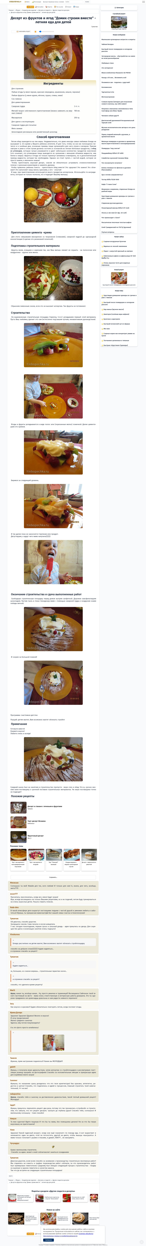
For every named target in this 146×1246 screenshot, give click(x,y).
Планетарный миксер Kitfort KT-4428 (115, 208)
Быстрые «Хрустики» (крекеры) (115, 345)
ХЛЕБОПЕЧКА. (15, 2)
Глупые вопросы (108, 232)
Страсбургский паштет (119, 29)
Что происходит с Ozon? (111, 218)
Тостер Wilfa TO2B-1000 (110, 179)
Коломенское (107, 87)
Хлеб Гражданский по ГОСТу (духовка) (116, 227)
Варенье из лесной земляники (115, 246)
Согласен (48, 1240)
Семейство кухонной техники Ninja (115, 158)
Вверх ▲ (105, 1245)
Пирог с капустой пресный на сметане (118, 251)
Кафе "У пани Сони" (109, 184)
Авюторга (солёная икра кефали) (116, 314)
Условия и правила (49, 1245)
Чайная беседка (108, 44)
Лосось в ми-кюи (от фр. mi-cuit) (114, 213)
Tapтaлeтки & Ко (108, 92)
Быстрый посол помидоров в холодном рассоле (119, 285)
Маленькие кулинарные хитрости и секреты (118, 39)
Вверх (11, 1176)
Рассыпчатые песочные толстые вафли (116, 222)
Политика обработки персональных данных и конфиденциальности (74, 1245)
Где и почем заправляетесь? (112, 175)
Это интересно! (107, 68)
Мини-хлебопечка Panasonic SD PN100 (116, 73)
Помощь (41, 1245)
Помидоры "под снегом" (111, 148)
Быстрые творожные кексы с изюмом (53, 2)
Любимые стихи (108, 63)
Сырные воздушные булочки (114, 241)
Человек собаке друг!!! (110, 116)
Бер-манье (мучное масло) (113, 309)
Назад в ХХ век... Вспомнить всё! (114, 78)
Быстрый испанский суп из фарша (116, 324)
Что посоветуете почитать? (112, 163)
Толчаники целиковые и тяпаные (116, 340)
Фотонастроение (108, 97)
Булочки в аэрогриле (111, 319)
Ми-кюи (106, 329)
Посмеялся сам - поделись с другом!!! (116, 82)
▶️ (35, 31)
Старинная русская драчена (112, 203)
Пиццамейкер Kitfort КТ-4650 (112, 153)
